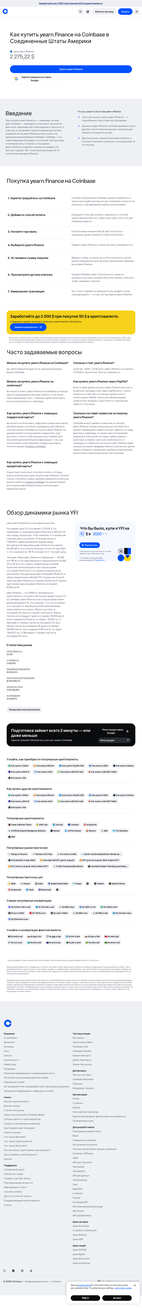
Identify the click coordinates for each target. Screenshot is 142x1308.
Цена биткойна (81, 1226)
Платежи (77, 1083)
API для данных (81, 1175)
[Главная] (5, 11)
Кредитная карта (82, 1055)
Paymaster (79, 1166)
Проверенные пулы (83, 1120)
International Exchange (85, 1112)
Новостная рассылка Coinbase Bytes (24, 1114)
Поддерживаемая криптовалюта (22, 1200)
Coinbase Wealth (82, 1051)
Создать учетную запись (17, 1178)
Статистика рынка (14, 1110)
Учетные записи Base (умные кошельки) (94, 1149)
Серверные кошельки (84, 1140)
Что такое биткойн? (15, 1136)
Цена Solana (79, 1234)
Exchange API (80, 1202)
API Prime (78, 1211)
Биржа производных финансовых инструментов (99, 1116)
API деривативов (82, 1215)
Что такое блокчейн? (15, 1145)
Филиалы (9, 1046)
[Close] (134, 1285)
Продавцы (9, 1068)
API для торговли (82, 1162)
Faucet (76, 1197)
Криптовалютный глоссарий (19, 1128)
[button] (137, 11)
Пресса (8, 1055)
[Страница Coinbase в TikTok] (31, 1271)
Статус (8, 1205)
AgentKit (78, 1188)
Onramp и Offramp (83, 1153)
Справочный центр (14, 1169)
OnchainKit (79, 1171)
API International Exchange (88, 1206)
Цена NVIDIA (79, 1249)
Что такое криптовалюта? (18, 1141)
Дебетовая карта (82, 1060)
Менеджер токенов (83, 1088)
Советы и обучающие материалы (22, 1123)
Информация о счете (15, 1187)
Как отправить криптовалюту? (20, 1154)
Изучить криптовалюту (16, 1101)
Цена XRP (78, 1239)
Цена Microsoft (81, 1258)
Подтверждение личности (18, 1182)
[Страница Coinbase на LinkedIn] (13, 1271)
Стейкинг (78, 1103)
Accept (117, 1298)
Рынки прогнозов (82, 1064)
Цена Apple (79, 1254)
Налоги (8, 1159)
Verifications (80, 1180)
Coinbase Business (83, 1079)
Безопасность (11, 1060)
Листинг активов (82, 1074)
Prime (76, 1098)
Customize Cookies (123, 1288)
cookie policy (84, 1285)
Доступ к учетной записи (17, 1196)
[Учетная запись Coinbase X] (4, 1271)
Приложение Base (83, 1042)
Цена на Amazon (81, 1263)
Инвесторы (10, 1064)
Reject (85, 1298)
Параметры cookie (14, 1082)
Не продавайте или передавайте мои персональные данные (36, 1086)
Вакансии (9, 1042)
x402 (75, 1157)
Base (75, 1135)
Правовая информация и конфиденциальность (29, 1073)
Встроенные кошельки (85, 1144)
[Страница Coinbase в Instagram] (22, 1271)
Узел (75, 1184)
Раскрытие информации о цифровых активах (29, 1091)
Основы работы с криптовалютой (22, 1119)
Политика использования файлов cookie (26, 1077)
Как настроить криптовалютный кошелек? (27, 1150)
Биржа (76, 1107)
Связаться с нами (13, 1174)
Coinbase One (80, 1046)
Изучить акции (12, 1105)
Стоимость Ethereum (85, 1230)
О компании (10, 1037)
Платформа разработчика (87, 1131)
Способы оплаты (13, 1191)
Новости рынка (12, 1132)
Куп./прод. (78, 1037)
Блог (6, 1051)
